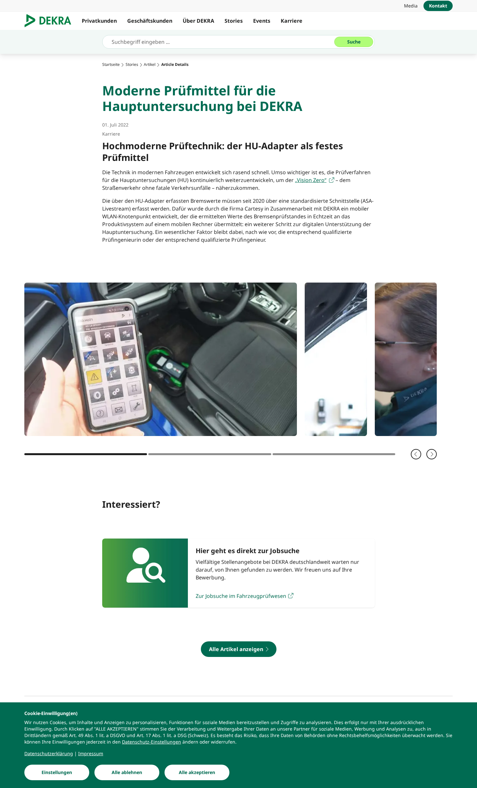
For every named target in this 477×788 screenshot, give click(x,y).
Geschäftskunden (149, 20)
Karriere (291, 20)
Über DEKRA (198, 20)
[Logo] (50, 21)
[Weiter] (431, 454)
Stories (234, 20)
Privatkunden (99, 20)
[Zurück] (416, 454)
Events (261, 20)
